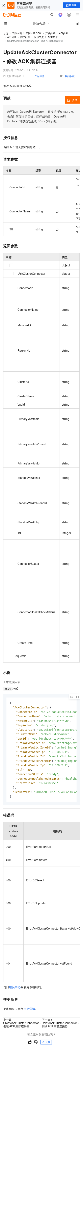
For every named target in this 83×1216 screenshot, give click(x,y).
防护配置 (25, 37)
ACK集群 (53, 37)
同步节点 (39, 37)
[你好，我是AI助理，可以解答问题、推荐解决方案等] (60, 15)
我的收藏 (70, 76)
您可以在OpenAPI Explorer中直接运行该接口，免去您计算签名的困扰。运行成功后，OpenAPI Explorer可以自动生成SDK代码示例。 (40, 116)
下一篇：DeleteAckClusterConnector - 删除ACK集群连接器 (60, 1023)
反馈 (48, 1042)
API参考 (63, 33)
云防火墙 (17, 33)
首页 (5, 33)
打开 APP (71, 5)
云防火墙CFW (33, 33)
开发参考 (50, 33)
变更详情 (29, 1009)
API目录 (11, 37)
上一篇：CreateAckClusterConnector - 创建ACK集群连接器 (22, 1023)
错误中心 (15, 987)
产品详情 (39, 76)
